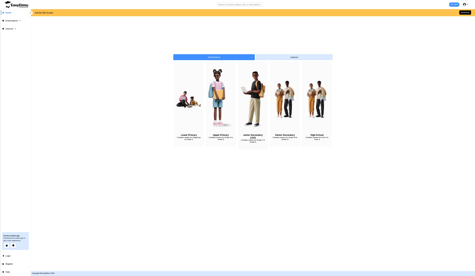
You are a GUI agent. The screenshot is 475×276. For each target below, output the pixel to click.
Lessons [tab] (294, 57)
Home (8, 12)
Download (465, 12)
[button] (465, 4)
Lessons (9, 28)
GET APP (454, 4)
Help (7, 272)
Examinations (11, 20)
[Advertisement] (105, 34)
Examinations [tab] (214, 57)
